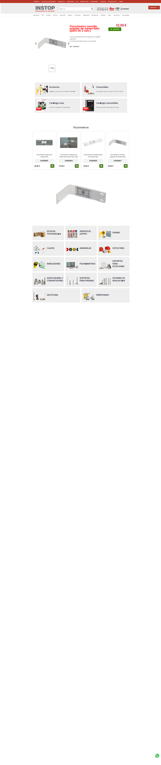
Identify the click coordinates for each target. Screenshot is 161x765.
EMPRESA (36, 1)
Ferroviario (78, 15)
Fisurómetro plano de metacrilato (44, 156)
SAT (77, 1)
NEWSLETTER (85, 1)
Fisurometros (81, 127)
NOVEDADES (94, 1)
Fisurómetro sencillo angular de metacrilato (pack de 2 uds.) (118, 156)
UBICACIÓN (70, 1)
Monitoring (95, 15)
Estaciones (36, 15)
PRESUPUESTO (112, 1)
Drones (55, 15)
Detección (63, 15)
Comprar (52, 166)
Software (103, 15)
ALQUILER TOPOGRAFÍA (49, 1)
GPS (43, 15)
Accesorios (116, 15)
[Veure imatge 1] (52, 68)
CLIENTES (103, 1)
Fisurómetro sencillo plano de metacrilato (93, 156)
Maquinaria (86, 15)
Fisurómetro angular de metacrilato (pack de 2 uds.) (68, 156)
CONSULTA (61, 1)
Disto (109, 15)
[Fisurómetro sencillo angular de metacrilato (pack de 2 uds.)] (52, 43)
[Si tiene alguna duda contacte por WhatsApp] (157, 755)
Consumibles (125, 15)
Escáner (48, 15)
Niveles (70, 15)
